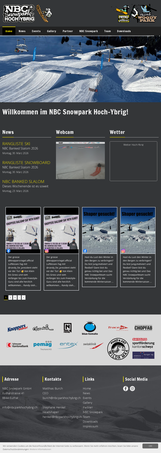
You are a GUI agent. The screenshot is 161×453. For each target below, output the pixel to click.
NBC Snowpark (93, 412)
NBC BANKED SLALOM (23, 181)
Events (87, 398)
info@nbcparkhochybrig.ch (19, 407)
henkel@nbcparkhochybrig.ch (62, 417)
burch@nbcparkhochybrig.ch (62, 398)
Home (87, 388)
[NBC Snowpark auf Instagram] (132, 388)
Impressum (90, 426)
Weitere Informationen (40, 449)
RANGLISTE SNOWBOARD (26, 162)
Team (86, 417)
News (86, 393)
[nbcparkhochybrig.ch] (27, 7)
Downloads (90, 421)
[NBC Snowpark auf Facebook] (125, 388)
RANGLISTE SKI (16, 143)
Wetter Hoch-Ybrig (133, 144)
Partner (88, 407)
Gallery (87, 402)
